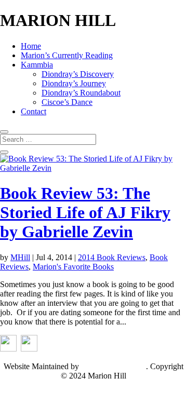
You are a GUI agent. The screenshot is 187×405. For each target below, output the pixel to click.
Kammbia (37, 64)
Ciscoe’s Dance (67, 102)
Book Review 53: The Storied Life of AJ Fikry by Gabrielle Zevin (85, 212)
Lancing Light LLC (113, 366)
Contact (33, 111)
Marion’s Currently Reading (67, 55)
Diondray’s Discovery (78, 74)
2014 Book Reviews (111, 257)
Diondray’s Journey (74, 83)
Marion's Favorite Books (73, 266)
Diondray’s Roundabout (81, 92)
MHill (20, 257)
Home (31, 46)
